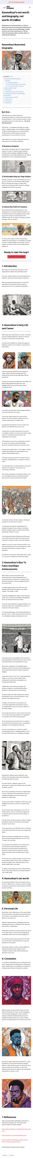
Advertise (11, 1155)
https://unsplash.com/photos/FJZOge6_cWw (14, 1135)
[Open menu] (29, 7)
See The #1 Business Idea (16, 2)
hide (11, 76)
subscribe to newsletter (16, 256)
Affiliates (5, 1155)
